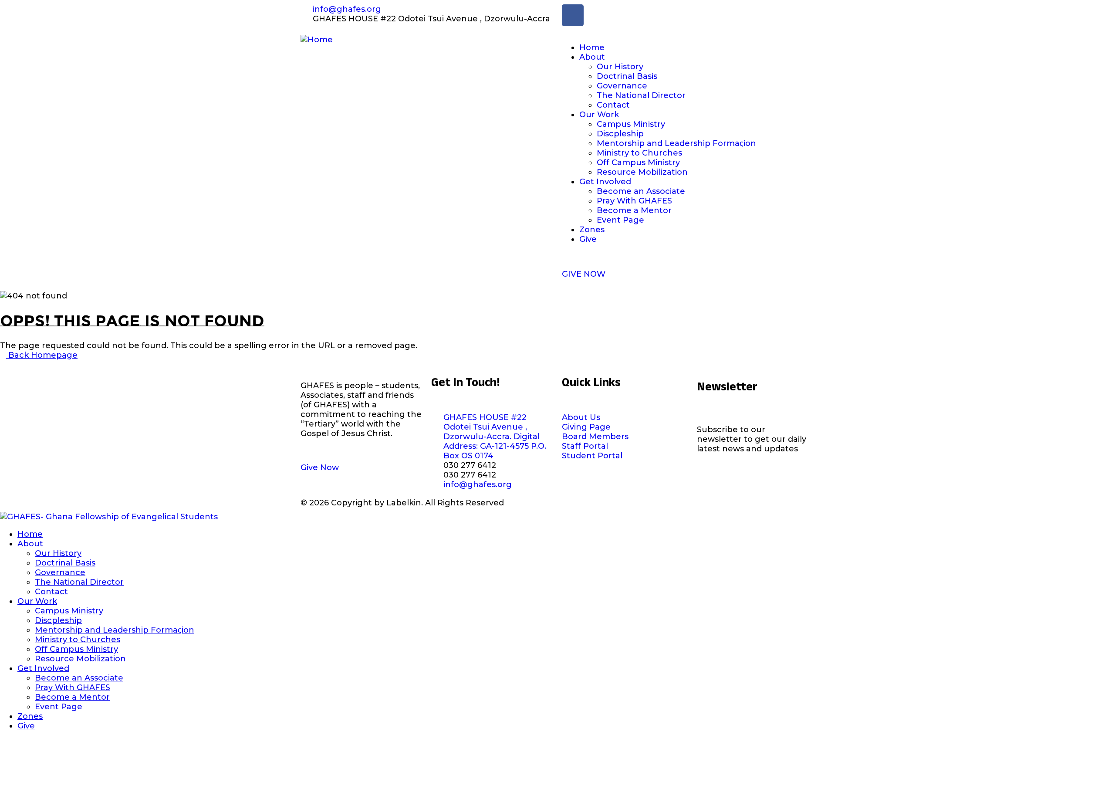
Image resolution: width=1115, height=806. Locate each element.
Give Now (320, 467)
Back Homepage (42, 355)
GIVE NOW (583, 274)
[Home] (317, 39)
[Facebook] (573, 15)
